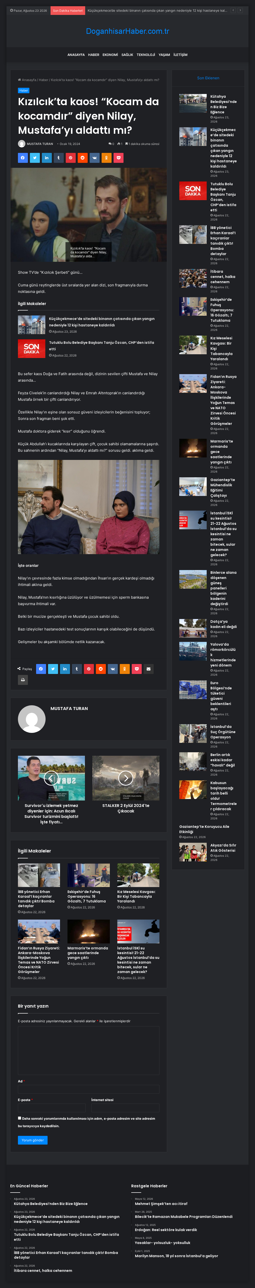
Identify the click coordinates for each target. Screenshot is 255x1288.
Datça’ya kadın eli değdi (223, 624)
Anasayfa (76, 55)
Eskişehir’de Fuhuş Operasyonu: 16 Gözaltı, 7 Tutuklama (86, 896)
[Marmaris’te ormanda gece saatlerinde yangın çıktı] (88, 931)
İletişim (181, 55)
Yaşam (164, 55)
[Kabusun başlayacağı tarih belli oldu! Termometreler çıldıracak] (193, 789)
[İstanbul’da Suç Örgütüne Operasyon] (193, 733)
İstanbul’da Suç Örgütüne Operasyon (223, 732)
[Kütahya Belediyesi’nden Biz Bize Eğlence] (193, 103)
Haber (93, 55)
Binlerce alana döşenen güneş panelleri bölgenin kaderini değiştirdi (223, 588)
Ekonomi (110, 55)
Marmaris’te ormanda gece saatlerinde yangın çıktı (87, 953)
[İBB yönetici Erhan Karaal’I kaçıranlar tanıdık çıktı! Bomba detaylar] (39, 875)
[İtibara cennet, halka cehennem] (193, 278)
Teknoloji (146, 55)
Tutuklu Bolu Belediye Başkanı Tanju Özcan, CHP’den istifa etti (135, 10)
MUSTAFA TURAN (40, 144)
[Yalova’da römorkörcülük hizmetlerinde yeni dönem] (193, 651)
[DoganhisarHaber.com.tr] (127, 31)
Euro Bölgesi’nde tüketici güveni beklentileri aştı (221, 695)
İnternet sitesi (102, 1100)
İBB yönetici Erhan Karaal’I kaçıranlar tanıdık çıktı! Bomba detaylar (36, 898)
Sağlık (127, 55)
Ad (21, 1081)
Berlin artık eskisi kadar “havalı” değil (222, 760)
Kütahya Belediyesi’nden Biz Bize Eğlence (223, 104)
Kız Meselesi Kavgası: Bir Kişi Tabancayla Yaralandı (136, 896)
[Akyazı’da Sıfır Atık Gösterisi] (193, 852)
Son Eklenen (208, 78)
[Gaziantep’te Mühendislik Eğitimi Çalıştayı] (193, 486)
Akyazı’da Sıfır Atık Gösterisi (223, 848)
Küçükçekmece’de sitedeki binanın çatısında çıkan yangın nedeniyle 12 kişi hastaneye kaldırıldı (223, 148)
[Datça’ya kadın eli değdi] (193, 628)
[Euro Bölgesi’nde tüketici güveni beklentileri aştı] (193, 689)
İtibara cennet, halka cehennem (222, 276)
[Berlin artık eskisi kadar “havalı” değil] (193, 761)
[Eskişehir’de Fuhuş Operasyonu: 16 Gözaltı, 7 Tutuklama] (88, 875)
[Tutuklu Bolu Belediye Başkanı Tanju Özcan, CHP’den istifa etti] (31, 348)
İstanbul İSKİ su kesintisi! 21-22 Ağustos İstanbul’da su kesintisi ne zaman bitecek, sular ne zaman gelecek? (138, 960)
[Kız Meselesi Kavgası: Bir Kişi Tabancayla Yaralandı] (138, 875)
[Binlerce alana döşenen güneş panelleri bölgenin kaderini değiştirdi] (193, 579)
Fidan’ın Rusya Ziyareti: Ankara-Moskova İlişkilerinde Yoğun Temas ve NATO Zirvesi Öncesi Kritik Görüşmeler (39, 960)
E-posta (25, 1100)
